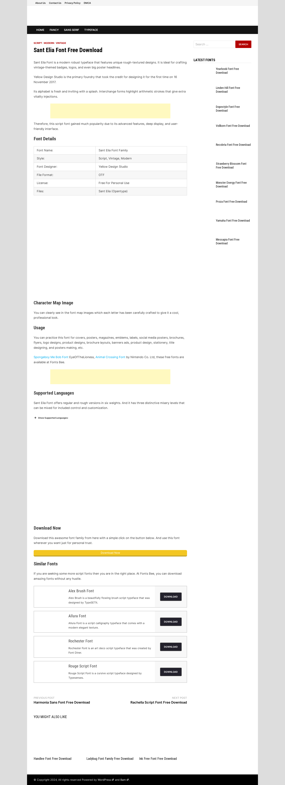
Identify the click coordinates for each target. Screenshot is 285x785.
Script (38, 43)
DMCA (87, 2)
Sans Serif (71, 29)
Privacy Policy (72, 2)
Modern (49, 43)
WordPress (104, 779)
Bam (123, 779)
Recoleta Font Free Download (233, 144)
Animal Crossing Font (110, 357)
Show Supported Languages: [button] (53, 417)
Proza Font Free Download (231, 201)
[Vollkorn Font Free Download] (203, 126)
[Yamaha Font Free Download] (203, 221)
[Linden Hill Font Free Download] (203, 88)
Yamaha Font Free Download (233, 220)
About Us (40, 2)
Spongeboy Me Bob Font (51, 357)
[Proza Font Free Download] (203, 202)
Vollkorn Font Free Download (233, 125)
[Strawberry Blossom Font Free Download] (203, 164)
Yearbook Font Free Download (227, 70)
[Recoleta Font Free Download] (203, 145)
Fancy (54, 29)
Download (171, 596)
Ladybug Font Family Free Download (109, 759)
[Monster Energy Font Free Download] (203, 183)
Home (40, 29)
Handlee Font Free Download (52, 759)
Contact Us (55, 2)
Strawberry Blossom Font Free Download (231, 165)
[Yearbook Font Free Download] (203, 69)
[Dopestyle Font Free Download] (203, 107)
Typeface (91, 29)
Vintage (61, 43)
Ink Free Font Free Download (158, 759)
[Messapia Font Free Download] (203, 240)
